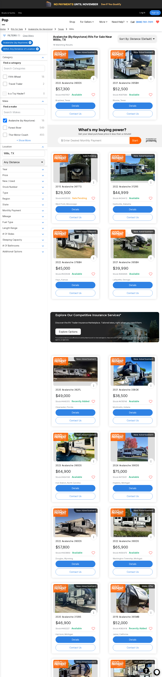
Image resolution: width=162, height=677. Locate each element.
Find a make (10, 106)
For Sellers (86, 21)
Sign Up (155, 12)
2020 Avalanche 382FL (68, 389)
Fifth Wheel (15, 76)
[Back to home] (5, 22)
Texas (61, 29)
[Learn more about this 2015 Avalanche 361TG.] (75, 168)
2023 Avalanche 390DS (69, 465)
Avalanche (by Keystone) (40, 29)
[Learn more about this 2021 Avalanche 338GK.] (133, 371)
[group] (17, 42)
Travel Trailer (15, 84)
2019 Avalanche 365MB (126, 616)
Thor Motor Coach (18, 134)
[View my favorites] (157, 21)
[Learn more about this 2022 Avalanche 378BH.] (75, 244)
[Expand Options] (93, 79)
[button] (146, 670)
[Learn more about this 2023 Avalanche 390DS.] (75, 447)
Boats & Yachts (8, 13)
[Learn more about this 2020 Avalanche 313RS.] (75, 598)
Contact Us (75, 113)
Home (3, 29)
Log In (142, 12)
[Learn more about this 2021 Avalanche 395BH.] (133, 64)
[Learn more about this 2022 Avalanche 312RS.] (133, 168)
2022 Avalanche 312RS (125, 186)
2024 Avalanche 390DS (126, 465)
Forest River (15, 127)
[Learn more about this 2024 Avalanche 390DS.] (133, 447)
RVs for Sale (17, 29)
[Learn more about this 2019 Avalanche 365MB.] (133, 598)
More (102, 21)
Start (135, 140)
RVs (20, 13)
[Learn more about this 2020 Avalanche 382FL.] (75, 371)
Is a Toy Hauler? (16, 93)
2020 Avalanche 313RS (68, 616)
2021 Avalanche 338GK (126, 389)
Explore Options (68, 331)
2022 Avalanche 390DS (69, 83)
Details (75, 105)
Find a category (12, 62)
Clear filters (28, 35)
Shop (72, 21)
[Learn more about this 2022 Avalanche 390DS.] (75, 64)
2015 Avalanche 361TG (69, 186)
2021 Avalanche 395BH (126, 83)
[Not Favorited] (93, 94)
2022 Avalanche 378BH (69, 262)
